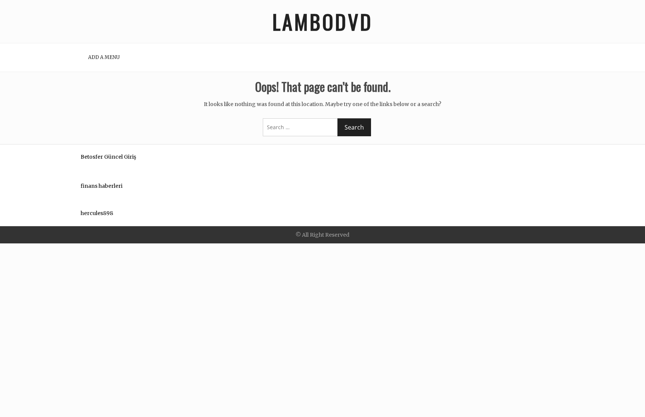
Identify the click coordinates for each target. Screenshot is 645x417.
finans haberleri (101, 186)
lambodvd (322, 21)
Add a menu (104, 57)
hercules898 (97, 213)
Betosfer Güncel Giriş (108, 156)
